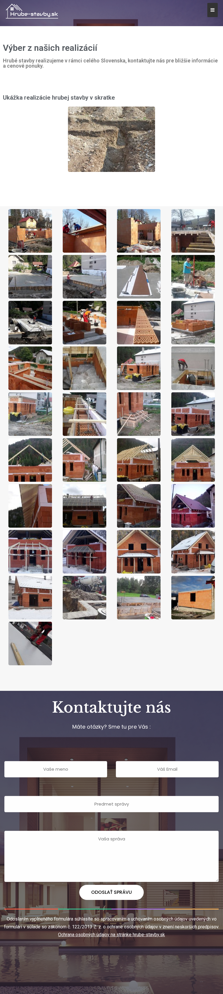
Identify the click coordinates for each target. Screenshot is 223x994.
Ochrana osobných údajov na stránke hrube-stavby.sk (111, 934)
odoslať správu (111, 892)
